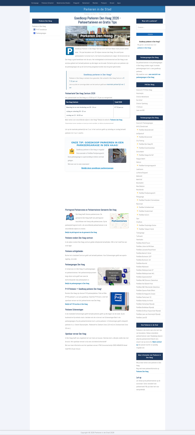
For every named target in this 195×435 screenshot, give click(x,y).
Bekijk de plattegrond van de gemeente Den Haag (81, 232)
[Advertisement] (97, 190)
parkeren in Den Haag (144, 48)
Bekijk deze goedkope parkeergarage (97, 168)
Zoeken (150, 34)
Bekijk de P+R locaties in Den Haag (76, 304)
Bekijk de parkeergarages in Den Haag (77, 283)
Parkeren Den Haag (142, 371)
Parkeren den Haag (116, 120)
